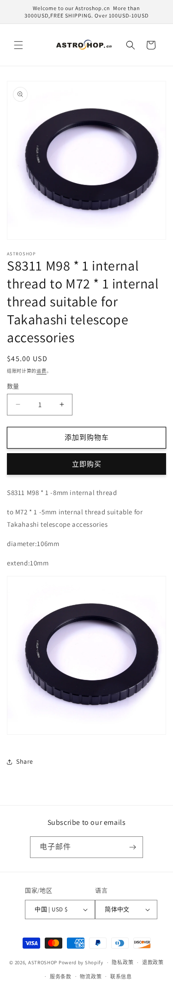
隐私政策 (122, 962)
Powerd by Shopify (81, 962)
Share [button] (24, 761)
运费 (41, 371)
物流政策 (90, 976)
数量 (13, 386)
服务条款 (61, 976)
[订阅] (132, 847)
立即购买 (86, 464)
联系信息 (121, 976)
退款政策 (153, 962)
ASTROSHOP (42, 962)
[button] (18, 45)
